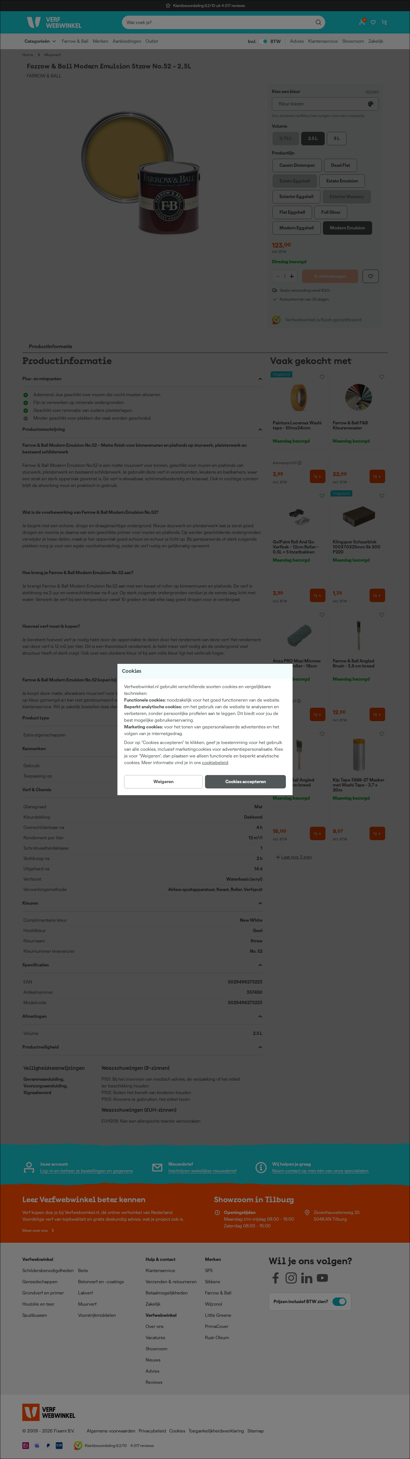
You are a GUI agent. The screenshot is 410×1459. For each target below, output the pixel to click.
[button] (245, 781)
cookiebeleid (215, 762)
